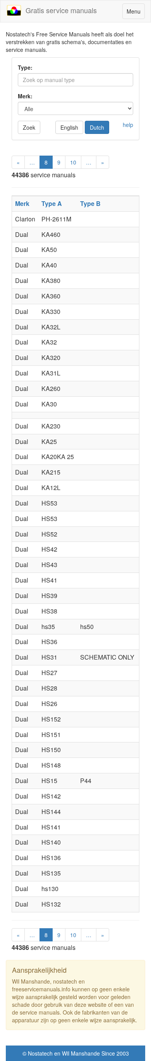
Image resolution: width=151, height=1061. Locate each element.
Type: (25, 67)
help (128, 125)
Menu (135, 13)
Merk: (25, 96)
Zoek (29, 127)
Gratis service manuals (59, 10)
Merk (22, 203)
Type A (51, 203)
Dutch (97, 127)
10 (73, 162)
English (69, 127)
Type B (90, 203)
